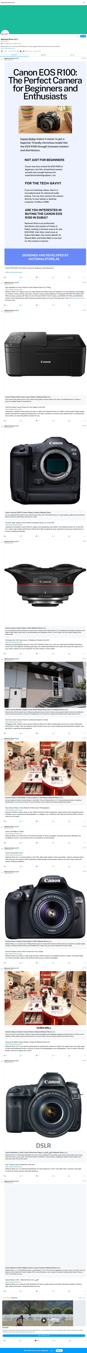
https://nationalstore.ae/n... (14, 1044)
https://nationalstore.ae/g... (14, 954)
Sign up (59, 1350)
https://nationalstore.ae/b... (14, 272)
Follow (83, 36)
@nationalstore (5, 41)
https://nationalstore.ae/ (8, 48)
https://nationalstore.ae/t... (13, 722)
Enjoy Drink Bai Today (44, 1335)
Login (51, 1350)
